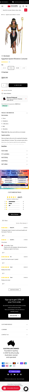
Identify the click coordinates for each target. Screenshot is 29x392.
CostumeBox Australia (12, 378)
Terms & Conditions (17, 384)
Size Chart (5, 72)
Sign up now (13, 315)
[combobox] (22, 223)
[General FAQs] (23, 6)
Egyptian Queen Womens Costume (13, 14)
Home (4, 14)
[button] (2, 6)
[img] (2, 61)
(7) (9, 62)
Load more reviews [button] (14, 289)
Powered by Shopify (20, 378)
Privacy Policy (10, 384)
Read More (4, 146)
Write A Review (14, 214)
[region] (14, 202)
